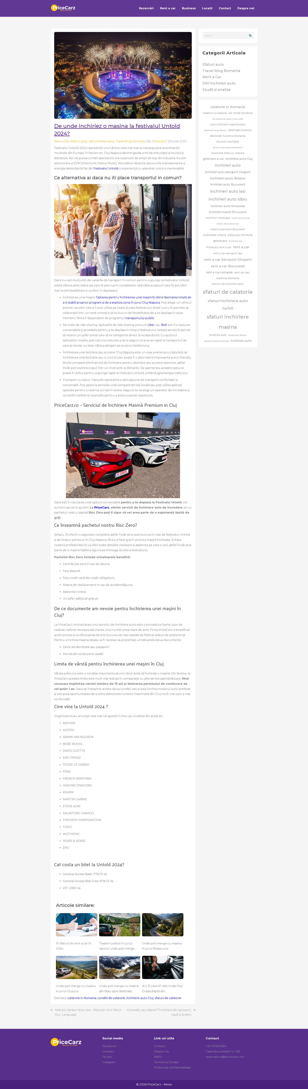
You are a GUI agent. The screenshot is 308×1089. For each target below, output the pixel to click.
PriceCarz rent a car (218, 247)
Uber (151, 325)
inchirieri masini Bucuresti (228, 212)
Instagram (109, 1062)
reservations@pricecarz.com (225, 1056)
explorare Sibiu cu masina (227, 153)
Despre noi (161, 1051)
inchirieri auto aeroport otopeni (227, 172)
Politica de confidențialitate (172, 1067)
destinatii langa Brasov (215, 130)
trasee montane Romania (216, 341)
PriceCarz (101, 507)
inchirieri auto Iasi (227, 191)
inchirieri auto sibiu (228, 199)
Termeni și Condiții (166, 1062)
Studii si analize (216, 89)
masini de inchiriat (240, 218)
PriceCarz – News (159, 1084)
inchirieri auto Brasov (227, 178)
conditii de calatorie (111, 998)
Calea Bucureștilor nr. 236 (223, 1051)
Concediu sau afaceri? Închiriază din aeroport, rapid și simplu (159, 1012)
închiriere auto (241, 340)
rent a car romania (219, 272)
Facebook (109, 1046)
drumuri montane (227, 141)
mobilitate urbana (214, 235)
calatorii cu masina (215, 113)
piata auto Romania (240, 235)
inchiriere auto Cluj (139, 998)
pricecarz (220, 240)
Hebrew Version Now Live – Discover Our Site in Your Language (88, 1012)
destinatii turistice (240, 130)
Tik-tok (107, 1056)
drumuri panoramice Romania (228, 147)
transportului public (139, 318)
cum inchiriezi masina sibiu (227, 124)
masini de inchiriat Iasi (228, 224)
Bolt (164, 325)
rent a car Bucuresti (228, 266)
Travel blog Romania (130, 141)
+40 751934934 (216, 1046)
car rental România (240, 113)
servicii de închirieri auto (228, 283)
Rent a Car (61, 141)
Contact (159, 1046)
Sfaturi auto (79, 141)
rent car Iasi (242, 272)
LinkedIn (108, 1051)
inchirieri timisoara (218, 217)
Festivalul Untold (106, 168)
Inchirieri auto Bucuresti (227, 184)
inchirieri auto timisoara (228, 206)
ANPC (158, 1056)
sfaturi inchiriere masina (228, 322)
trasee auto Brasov (237, 335)
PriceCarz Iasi (235, 241)
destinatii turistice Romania (227, 135)
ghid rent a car (213, 159)
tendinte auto (218, 335)
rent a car (241, 247)
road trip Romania (227, 278)
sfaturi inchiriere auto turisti (228, 304)
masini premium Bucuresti (228, 229)
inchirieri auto (228, 165)
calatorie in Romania (82, 998)
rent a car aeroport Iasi (227, 253)
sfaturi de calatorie (168, 998)
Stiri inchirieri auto (101, 141)
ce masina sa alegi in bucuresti (227, 119)
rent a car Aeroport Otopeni (227, 259)
